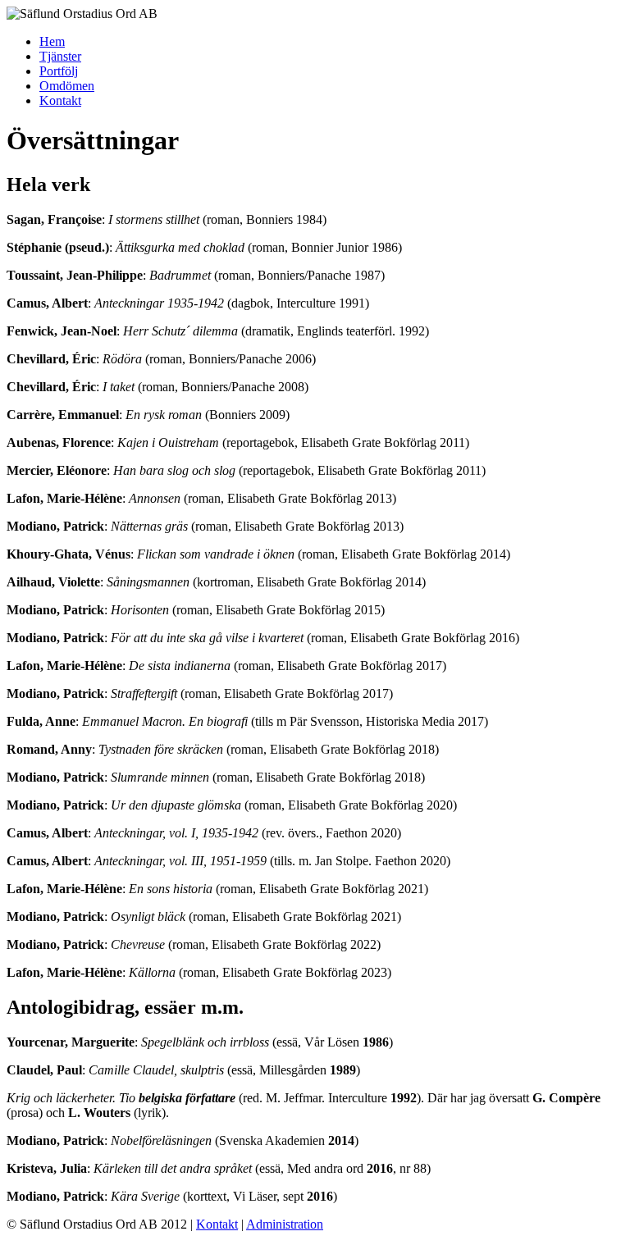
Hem (52, 41)
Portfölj (58, 71)
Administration (284, 1224)
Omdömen (66, 86)
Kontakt (60, 100)
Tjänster (60, 56)
